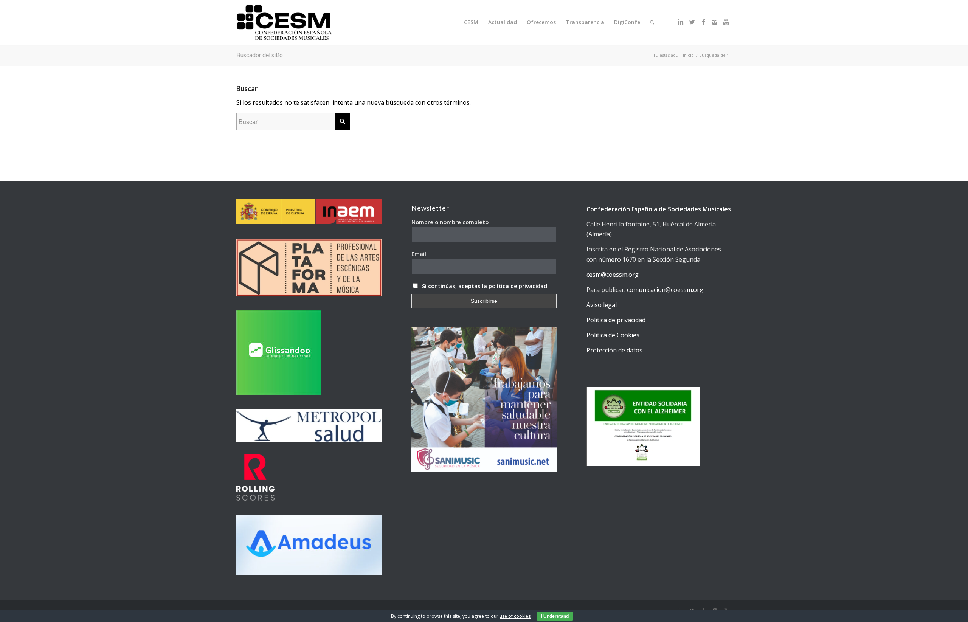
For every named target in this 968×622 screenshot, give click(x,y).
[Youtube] (726, 22)
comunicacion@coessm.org (665, 289)
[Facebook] (703, 22)
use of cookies (515, 616)
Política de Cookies (612, 335)
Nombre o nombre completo (450, 222)
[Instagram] (714, 22)
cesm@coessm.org (612, 274)
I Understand (555, 616)
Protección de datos (614, 350)
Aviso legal (601, 305)
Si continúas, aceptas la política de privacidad (484, 286)
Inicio (688, 55)
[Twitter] (692, 22)
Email (418, 253)
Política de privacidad (615, 320)
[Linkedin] (680, 22)
